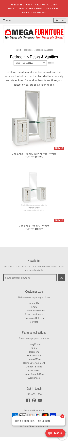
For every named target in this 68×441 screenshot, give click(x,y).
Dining (34, 348)
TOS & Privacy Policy (34, 310)
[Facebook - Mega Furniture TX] (28, 400)
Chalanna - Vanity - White (34, 225)
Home (18, 50)
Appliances (34, 377)
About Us (34, 303)
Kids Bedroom (34, 355)
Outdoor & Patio (34, 366)
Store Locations (33, 314)
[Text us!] (55, 434)
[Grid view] (49, 63)
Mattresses (34, 370)
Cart (61, 20)
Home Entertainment (34, 362)
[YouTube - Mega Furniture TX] (40, 400)
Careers (34, 321)
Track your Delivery (34, 318)
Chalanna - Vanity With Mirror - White (34, 153)
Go (61, 277)
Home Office (34, 359)
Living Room (34, 344)
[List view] (52, 63)
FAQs (34, 306)
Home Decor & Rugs (34, 374)
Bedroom (34, 351)
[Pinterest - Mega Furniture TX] (34, 400)
